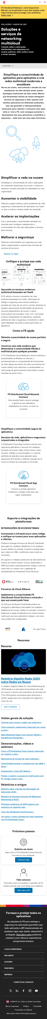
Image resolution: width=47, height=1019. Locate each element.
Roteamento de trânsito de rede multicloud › (20, 759)
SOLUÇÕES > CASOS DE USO (14, 24)
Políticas (26, 1006)
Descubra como (24, 934)
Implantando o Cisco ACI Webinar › (16, 771)
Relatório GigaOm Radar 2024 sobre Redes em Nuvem (20, 680)
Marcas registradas (12, 1006)
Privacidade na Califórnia (23, 1010)
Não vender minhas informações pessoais (21, 1013)
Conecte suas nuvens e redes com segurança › (21, 722)
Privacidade (37, 1006)
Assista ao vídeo (11, 254)
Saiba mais (6, 15)
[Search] (40, 2)
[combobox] (17, 66)
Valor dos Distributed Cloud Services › (17, 812)
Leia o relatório (10, 707)
